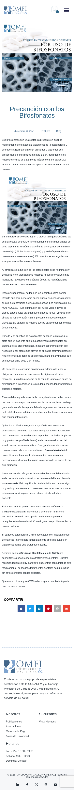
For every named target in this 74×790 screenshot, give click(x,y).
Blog (58, 131)
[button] (66, 10)
